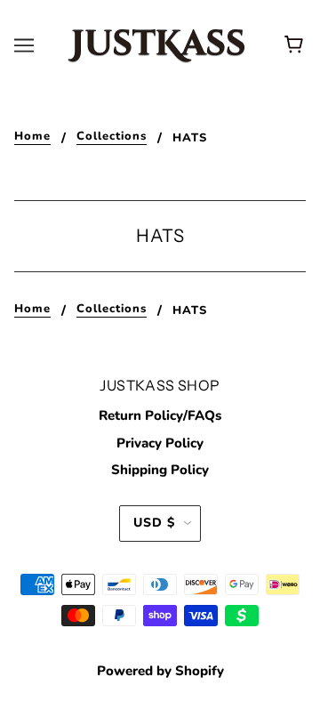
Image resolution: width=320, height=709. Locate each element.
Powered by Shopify (160, 671)
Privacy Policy (160, 443)
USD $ (154, 522)
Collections (111, 137)
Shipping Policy (160, 470)
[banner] (156, 44)
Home (32, 137)
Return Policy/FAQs (160, 415)
